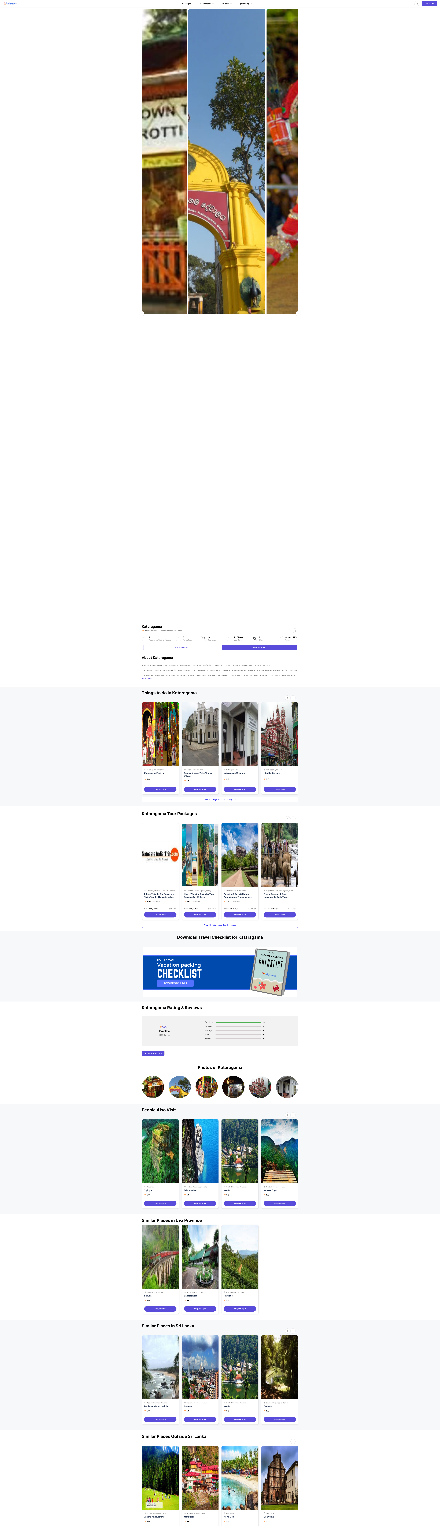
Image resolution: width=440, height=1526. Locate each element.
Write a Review (154, 1053)
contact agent (181, 647)
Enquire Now (160, 789)
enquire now (259, 647)
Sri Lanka (178, 631)
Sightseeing (244, 4)
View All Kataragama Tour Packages (220, 925)
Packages (186, 4)
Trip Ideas (225, 4)
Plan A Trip (429, 4)
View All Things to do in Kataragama (220, 799)
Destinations (205, 4)
